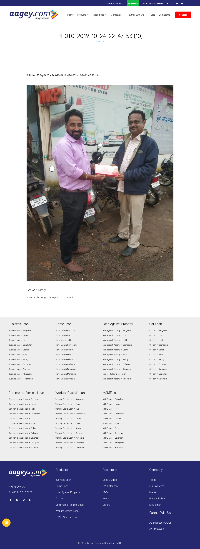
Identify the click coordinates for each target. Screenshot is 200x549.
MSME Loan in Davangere (112, 438)
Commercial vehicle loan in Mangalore (24, 443)
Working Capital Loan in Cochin (68, 419)
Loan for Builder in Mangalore (114, 374)
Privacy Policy (157, 498)
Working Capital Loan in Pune (67, 423)
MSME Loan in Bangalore (112, 399)
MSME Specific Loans (67, 517)
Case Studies (109, 479)
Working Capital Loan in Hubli (67, 409)
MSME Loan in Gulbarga (112, 433)
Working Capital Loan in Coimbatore (70, 414)
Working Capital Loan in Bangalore (69, 399)
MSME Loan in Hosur (111, 404)
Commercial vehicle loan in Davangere (24, 438)
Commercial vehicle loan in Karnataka (24, 448)
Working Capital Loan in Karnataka (69, 448)
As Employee (156, 528)
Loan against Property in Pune (114, 355)
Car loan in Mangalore (158, 374)
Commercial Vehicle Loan (69, 504)
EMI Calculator (110, 486)
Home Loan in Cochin (64, 350)
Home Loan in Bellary (64, 359)
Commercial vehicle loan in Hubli (22, 409)
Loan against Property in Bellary (115, 359)
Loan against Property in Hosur (115, 335)
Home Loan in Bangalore (65, 330)
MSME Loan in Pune (110, 423)
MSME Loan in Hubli (111, 409)
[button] (6, 522)
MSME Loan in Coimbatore (113, 414)
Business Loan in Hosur (18, 335)
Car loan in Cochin (156, 350)
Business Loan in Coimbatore (20, 345)
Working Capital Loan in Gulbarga (69, 433)
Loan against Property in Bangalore (116, 330)
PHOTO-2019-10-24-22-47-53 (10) (82, 75)
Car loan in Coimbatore (158, 345)
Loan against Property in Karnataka (116, 379)
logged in (46, 297)
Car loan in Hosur (156, 335)
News (105, 498)
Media (152, 492)
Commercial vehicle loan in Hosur (22, 404)
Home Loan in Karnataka (65, 379)
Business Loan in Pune (18, 355)
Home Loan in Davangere (65, 369)
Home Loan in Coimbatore (66, 345)
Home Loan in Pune (63, 355)
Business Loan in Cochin (19, 350)
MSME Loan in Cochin (111, 419)
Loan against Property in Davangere (116, 369)
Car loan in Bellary (156, 359)
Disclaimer (155, 504)
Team (152, 479)
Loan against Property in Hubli (114, 340)
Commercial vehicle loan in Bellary (22, 428)
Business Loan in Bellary (18, 359)
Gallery (106, 504)
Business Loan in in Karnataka (21, 379)
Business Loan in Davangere (20, 369)
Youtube (183, 15)
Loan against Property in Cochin (115, 350)
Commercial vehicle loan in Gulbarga (23, 433)
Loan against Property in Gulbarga (116, 364)
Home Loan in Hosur (63, 335)
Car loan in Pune (156, 355)
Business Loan (63, 479)
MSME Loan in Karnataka (112, 448)
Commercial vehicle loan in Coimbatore (24, 414)
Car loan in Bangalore (158, 330)
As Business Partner (160, 522)
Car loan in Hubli (156, 340)
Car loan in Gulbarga (157, 364)
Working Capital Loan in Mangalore (69, 443)
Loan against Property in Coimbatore (117, 345)
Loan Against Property (67, 492)
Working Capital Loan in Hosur (67, 404)
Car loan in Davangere (158, 369)
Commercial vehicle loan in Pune (22, 423)
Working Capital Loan (67, 511)
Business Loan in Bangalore (20, 330)
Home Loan (61, 486)
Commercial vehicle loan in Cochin (23, 419)
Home (101, 41)
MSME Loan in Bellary (111, 428)
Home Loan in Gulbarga (65, 364)
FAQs (105, 492)
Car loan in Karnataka (158, 379)
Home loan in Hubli (63, 340)
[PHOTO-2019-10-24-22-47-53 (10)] (100, 183)
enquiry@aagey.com (154, 3)
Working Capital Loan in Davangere (69, 438)
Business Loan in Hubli (18, 340)
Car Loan (60, 498)
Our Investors (156, 486)
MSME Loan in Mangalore (113, 443)
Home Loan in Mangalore (65, 374)
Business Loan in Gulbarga (20, 364)
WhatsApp (133, 3)
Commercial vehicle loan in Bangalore (24, 399)
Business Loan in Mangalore (20, 374)
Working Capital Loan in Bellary (68, 428)
